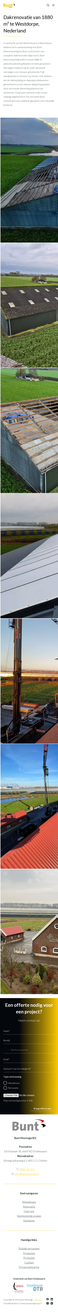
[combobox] (7, 1049)
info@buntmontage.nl (26, 1173)
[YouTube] (52, 1303)
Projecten (29, 1257)
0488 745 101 (27, 1169)
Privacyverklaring (29, 1267)
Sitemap (38, 1299)
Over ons (29, 1211)
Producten (29, 1253)
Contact (29, 1262)
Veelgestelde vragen (29, 1215)
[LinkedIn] (52, 1299)
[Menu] (53, 5)
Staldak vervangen (29, 1248)
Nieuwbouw (14, 1083)
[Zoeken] (48, 5)
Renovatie (13, 1088)
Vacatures (29, 1220)
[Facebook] (47, 1299)
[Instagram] (47, 1303)
